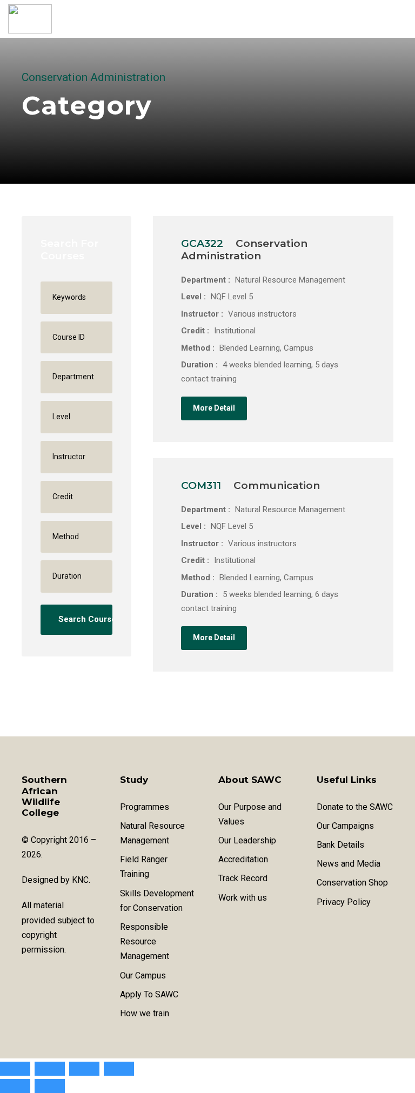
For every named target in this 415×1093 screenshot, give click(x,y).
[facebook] (26, 976)
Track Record (242, 878)
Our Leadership (247, 840)
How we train (144, 1013)
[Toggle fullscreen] (50, 1069)
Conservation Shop (352, 882)
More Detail (214, 408)
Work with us (242, 898)
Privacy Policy (344, 902)
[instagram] (63, 976)
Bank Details (340, 845)
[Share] (84, 1069)
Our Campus (143, 975)
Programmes (144, 807)
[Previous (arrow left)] (15, 1086)
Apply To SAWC (149, 994)
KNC (80, 880)
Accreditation (243, 859)
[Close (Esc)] (119, 1069)
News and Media (348, 864)
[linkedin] (45, 976)
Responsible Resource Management (144, 941)
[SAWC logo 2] (30, 18)
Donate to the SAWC (355, 807)
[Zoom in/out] (15, 1069)
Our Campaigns (345, 826)
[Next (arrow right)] (50, 1086)
